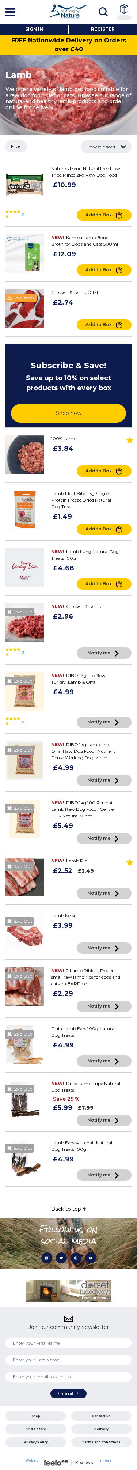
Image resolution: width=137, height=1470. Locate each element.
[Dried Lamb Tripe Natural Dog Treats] (24, 1099)
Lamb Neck (63, 915)
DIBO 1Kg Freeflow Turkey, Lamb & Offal (78, 679)
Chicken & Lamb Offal (74, 292)
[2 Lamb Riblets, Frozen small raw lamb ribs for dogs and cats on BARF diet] (24, 986)
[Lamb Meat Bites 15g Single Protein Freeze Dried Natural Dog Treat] (24, 509)
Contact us (101, 1416)
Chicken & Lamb (76, 606)
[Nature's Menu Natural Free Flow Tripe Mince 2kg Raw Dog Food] (24, 184)
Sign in (34, 29)
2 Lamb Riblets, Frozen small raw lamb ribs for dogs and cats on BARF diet (85, 977)
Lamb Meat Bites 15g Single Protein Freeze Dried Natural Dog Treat (81, 500)
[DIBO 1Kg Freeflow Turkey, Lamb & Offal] (24, 691)
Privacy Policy (36, 1442)
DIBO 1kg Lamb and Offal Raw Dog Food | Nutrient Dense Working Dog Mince (83, 751)
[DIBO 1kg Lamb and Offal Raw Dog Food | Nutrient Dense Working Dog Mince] (24, 760)
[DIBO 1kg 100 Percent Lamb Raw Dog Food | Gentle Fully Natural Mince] (24, 819)
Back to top (67, 1209)
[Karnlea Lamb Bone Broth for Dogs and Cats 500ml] (24, 253)
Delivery (101, 1429)
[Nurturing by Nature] (69, 12)
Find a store (36, 1429)
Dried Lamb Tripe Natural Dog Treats (85, 1087)
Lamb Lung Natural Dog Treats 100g (85, 555)
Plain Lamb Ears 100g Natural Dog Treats (83, 1032)
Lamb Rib (69, 861)
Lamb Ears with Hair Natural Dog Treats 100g (81, 1146)
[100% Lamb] (24, 454)
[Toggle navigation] (105, 11)
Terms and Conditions (101, 1442)
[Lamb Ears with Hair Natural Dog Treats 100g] (24, 1159)
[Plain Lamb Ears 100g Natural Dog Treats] (24, 1044)
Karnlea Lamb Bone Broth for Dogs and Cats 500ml (84, 241)
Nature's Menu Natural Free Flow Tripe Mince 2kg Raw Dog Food (85, 172)
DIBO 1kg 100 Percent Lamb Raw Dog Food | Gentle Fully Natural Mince (82, 809)
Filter (16, 146)
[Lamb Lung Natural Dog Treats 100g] (24, 567)
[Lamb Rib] (24, 877)
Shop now (68, 413)
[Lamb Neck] (24, 931)
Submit (66, 1393)
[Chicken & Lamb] (24, 622)
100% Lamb (63, 438)
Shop (35, 1416)
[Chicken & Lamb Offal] (24, 308)
